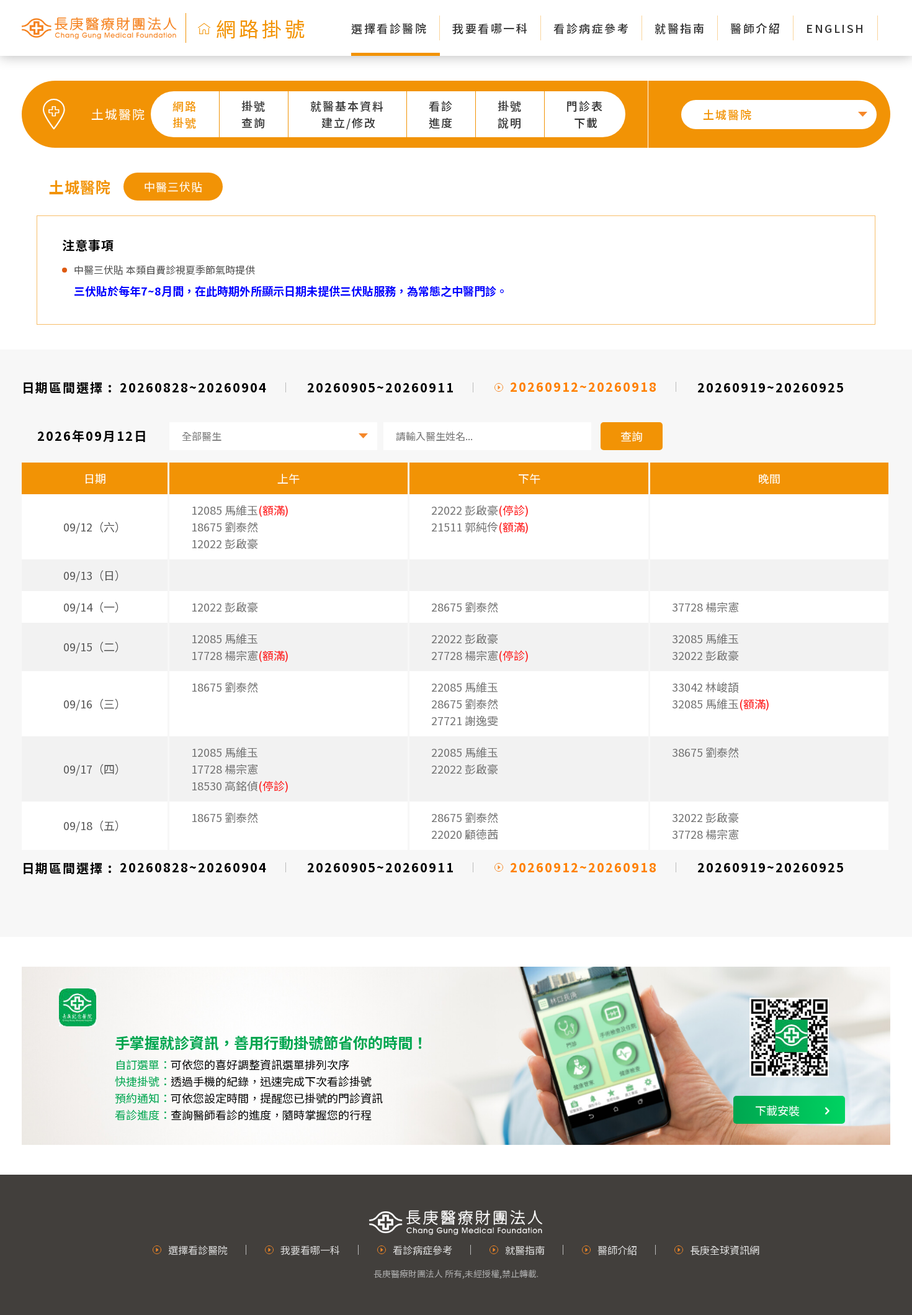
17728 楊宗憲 (224, 769)
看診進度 (441, 113)
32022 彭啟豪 (705, 655)
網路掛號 (184, 113)
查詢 (631, 436)
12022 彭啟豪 (224, 543)
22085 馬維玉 (464, 687)
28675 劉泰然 (464, 607)
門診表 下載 (585, 113)
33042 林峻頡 (705, 687)
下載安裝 (777, 1110)
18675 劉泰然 (224, 526)
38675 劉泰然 (705, 752)
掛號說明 (510, 113)
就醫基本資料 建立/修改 (347, 113)
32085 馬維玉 (705, 638)
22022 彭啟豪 (464, 638)
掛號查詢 (253, 113)
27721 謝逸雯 (464, 720)
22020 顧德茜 (464, 834)
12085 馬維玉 (224, 638)
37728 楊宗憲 (705, 607)
